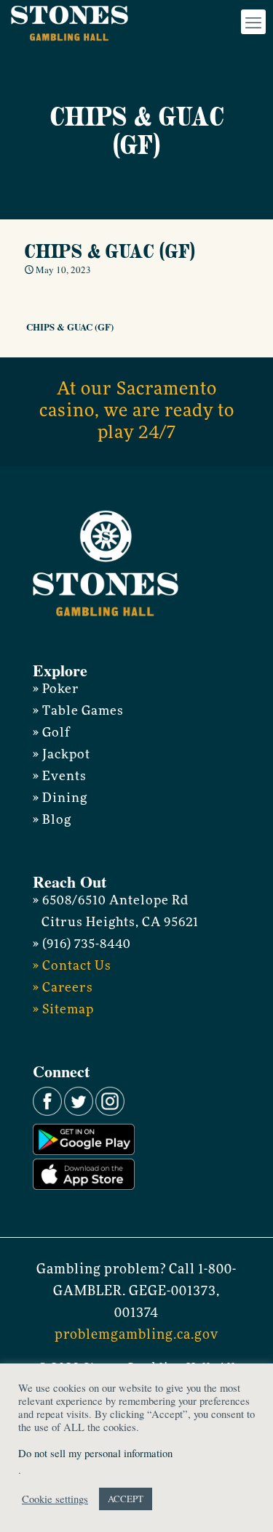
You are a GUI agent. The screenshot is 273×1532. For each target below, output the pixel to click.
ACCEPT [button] (125, 1498)
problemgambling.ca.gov (136, 1335)
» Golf (51, 733)
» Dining (60, 799)
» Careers (63, 988)
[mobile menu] (253, 21)
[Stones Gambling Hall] (69, 22)
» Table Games (78, 711)
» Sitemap (63, 1010)
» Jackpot (61, 755)
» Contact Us (72, 966)
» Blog (52, 820)
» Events (60, 777)
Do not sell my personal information (95, 1453)
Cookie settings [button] (55, 1499)
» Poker (56, 690)
